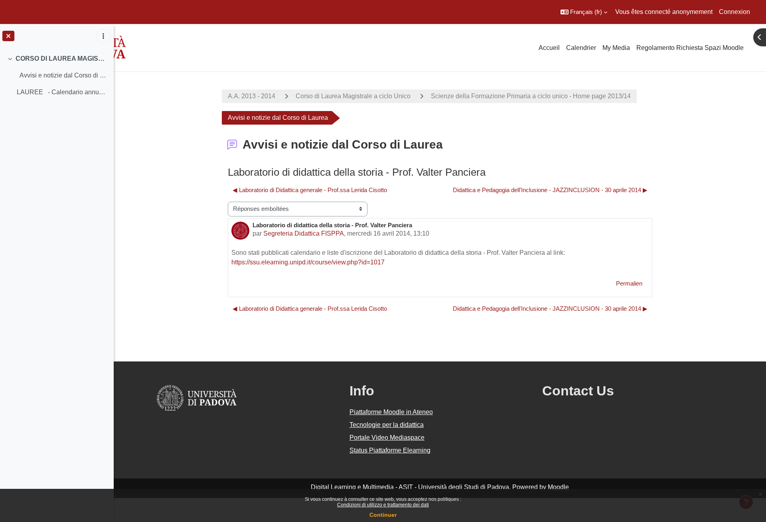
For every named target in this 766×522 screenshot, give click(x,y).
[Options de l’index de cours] (103, 36)
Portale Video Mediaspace (386, 437)
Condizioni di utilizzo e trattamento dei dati (383, 505)
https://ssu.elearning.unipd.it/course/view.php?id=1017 (308, 262)
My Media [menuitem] (616, 47)
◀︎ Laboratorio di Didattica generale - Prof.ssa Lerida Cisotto (310, 190)
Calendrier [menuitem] (581, 47)
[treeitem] (56, 75)
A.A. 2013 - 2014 (251, 96)
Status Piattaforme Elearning (389, 450)
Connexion (734, 11)
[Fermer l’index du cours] (8, 36)
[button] (584, 12)
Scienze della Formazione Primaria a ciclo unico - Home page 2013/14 (531, 96)
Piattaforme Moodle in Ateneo (391, 412)
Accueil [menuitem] (549, 47)
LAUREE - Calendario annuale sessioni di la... (62, 92)
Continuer (383, 515)
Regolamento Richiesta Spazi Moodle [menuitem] (690, 47)
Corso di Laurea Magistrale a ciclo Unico (353, 96)
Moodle (558, 487)
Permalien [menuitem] (629, 283)
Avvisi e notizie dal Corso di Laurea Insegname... (62, 75)
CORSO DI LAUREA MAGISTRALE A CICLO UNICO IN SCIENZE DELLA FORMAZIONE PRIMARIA (62, 58)
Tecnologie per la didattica (386, 424)
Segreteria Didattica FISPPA (303, 233)
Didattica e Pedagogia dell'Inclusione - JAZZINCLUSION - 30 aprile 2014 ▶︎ (550, 190)
